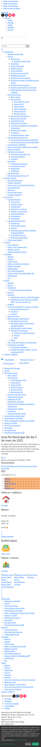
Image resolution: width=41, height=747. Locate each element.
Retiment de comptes (16, 402)
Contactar (5, 12)
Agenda (7, 481)
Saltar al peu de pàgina (11, 8)
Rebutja (28, 744)
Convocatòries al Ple (18, 380)
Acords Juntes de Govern (17, 394)
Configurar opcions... (8, 744)
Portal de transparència (13, 433)
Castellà (10, 23)
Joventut (7, 677)
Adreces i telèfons (8, 692)
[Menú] (2, 49)
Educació (7, 675)
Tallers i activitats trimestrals (15, 646)
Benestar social (10, 682)
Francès (10, 30)
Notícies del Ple (16, 390)
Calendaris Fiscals (14, 399)
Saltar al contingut (10, 3)
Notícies (7, 479)
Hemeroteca (9, 658)
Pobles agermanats (11, 634)
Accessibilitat (9, 706)
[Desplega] (16, 360)
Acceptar (35, 744)
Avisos (6, 486)
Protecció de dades (11, 704)
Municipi (4, 627)
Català (10, 20)
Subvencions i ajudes (15, 409)
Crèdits (7, 708)
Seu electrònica (10, 430)
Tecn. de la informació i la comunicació (18, 687)
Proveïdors (12, 411)
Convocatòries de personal (14, 416)
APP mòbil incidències (12, 653)
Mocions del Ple (17, 392)
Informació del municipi (13, 632)
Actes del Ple (24, 363)
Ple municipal (8, 363)
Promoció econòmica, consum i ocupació (19, 680)
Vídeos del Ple (16, 385)
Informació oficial (27, 360)
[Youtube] (10, 15)
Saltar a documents (10, 6)
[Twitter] (3, 15)
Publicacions (9, 488)
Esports (7, 668)
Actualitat (4, 637)
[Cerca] (27, 45)
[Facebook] (6, 15)
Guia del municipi (10, 630)
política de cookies (20, 740)
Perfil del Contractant (12, 425)
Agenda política (10, 483)
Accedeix (4, 505)
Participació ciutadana (12, 689)
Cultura (7, 673)
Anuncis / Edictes (10, 423)
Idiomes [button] (7, 18)
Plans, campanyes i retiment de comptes (19, 421)
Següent (10, 536)
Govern (7, 371)
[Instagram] (13, 15)
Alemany (11, 27)
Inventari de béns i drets (17, 414)
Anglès (10, 25)
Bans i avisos (12, 375)
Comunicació (9, 644)
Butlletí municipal (10, 649)
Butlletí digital (9, 651)
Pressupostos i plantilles (13, 418)
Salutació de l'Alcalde (12, 368)
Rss (5, 661)
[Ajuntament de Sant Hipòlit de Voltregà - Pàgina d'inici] (13, 40)
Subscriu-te (5, 554)
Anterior (4, 536)
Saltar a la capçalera (10, 1)
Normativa (8, 428)
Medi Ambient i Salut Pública (15, 684)
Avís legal (7, 699)
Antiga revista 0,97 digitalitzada (16, 656)
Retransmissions (17, 387)
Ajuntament (10, 360)
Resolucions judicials (15, 397)
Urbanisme (8, 670)
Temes (3, 663)
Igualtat (7, 665)
